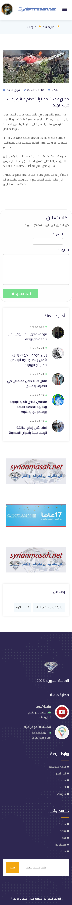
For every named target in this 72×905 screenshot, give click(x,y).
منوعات (32, 27)
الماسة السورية (52, 898)
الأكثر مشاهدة (57, 766)
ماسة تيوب (43, 706)
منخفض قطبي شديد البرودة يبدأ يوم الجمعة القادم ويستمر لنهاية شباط (28, 407)
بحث (12, 867)
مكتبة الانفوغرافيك (37, 727)
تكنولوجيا (60, 844)
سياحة (62, 824)
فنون (63, 837)
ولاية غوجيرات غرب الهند (49, 607)
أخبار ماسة (49, 27)
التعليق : (63, 250)
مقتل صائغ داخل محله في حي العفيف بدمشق (27, 383)
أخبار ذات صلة (55, 315)
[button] (64, 9)
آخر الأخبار (61, 773)
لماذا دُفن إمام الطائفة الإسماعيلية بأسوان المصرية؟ (28, 430)
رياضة (63, 831)
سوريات (61, 794)
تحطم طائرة (22, 607)
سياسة (62, 780)
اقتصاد (62, 787)
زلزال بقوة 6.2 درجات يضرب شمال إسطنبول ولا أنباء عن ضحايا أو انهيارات (28, 360)
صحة (63, 851)
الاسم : (58, 234)
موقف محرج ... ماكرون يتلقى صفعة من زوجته (27, 336)
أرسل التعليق (23, 293)
